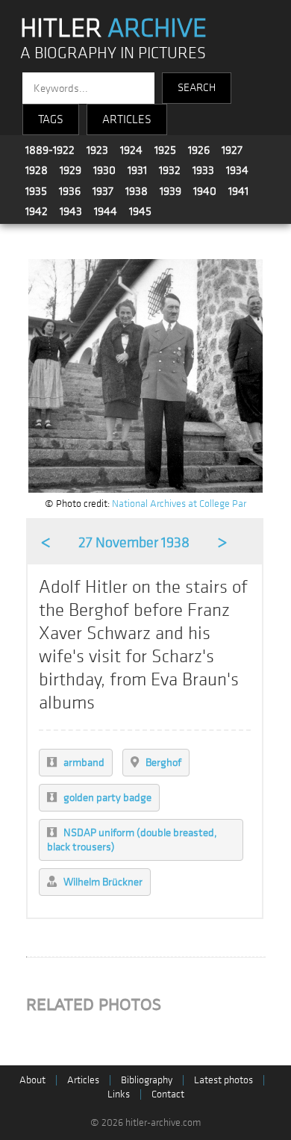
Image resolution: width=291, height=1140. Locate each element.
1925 (165, 150)
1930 (104, 170)
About (32, 1080)
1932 (170, 170)
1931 (137, 170)
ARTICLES (126, 119)
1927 (232, 150)
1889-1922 (50, 150)
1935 (36, 191)
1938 (136, 191)
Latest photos (223, 1080)
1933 (203, 170)
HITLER (113, 28)
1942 (36, 211)
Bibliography (146, 1080)
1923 (97, 150)
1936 (70, 191)
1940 (204, 191)
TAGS (50, 119)
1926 (199, 150)
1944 (105, 211)
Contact (167, 1094)
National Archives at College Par (179, 503)
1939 (170, 191)
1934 (237, 170)
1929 (70, 170)
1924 (131, 150)
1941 (238, 191)
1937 (103, 191)
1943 (71, 211)
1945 (140, 211)
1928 (36, 170)
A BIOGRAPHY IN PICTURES (113, 53)
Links (118, 1094)
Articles (83, 1080)
